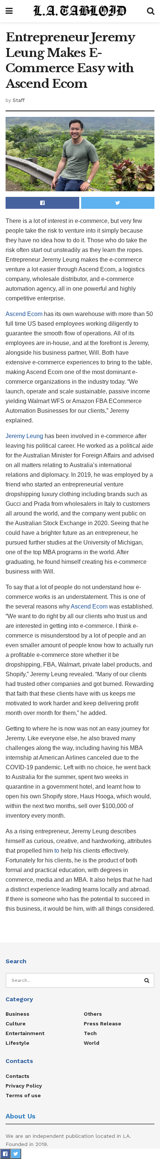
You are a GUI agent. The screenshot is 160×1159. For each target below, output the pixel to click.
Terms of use (23, 1095)
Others (93, 1014)
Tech (90, 1033)
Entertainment (25, 1033)
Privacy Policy (24, 1086)
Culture (16, 1024)
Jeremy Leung (24, 436)
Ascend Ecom (24, 314)
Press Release (102, 1024)
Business (17, 1014)
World (91, 1043)
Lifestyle (17, 1043)
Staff (19, 100)
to (56, 850)
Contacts (17, 1076)
